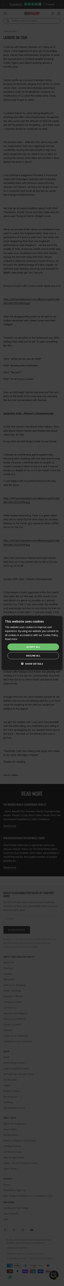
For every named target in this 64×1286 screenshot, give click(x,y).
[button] (32, 664)
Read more (11, 638)
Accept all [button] (33, 646)
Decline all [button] (33, 655)
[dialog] (32, 643)
